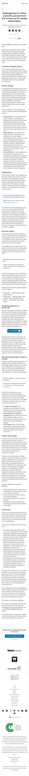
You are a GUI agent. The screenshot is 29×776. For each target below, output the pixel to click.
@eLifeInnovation (15, 609)
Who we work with (14, 689)
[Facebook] (14, 714)
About (14, 686)
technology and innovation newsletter (12, 607)
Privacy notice (14, 639)
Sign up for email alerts (14, 636)
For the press (14, 701)
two (12, 50)
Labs (11, 34)
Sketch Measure (7, 387)
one (7, 50)
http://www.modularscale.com (10, 202)
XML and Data (14, 705)
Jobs (15, 687)
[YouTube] (22, 711)
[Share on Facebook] (9, 30)
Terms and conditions (14, 694)
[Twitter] (11, 711)
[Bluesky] (3, 711)
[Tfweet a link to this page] (13, 30)
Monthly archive (14, 700)
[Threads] (26, 711)
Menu (23, 3)
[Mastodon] (14, 711)
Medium (21, 600)
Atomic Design (15, 73)
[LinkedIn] (7, 711)
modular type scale (20, 208)
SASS (10, 282)
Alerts (14, 691)
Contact (15, 693)
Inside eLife (14, 698)
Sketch (20, 367)
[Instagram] (18, 711)
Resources (14, 703)
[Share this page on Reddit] (19, 30)
